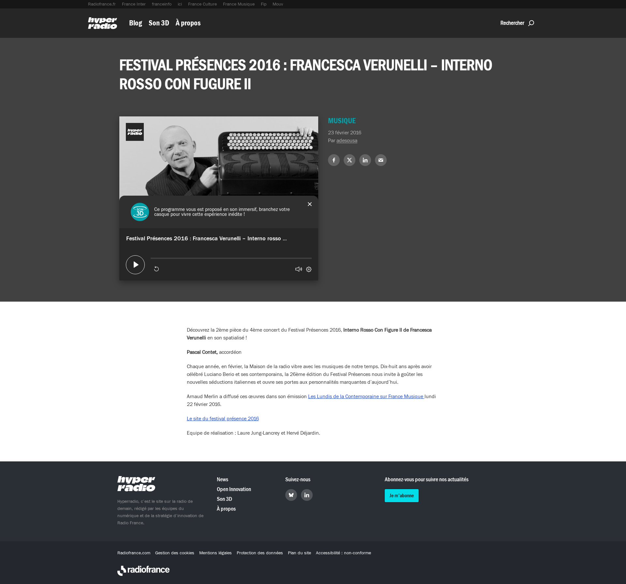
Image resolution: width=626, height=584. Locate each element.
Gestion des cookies (174, 553)
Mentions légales (215, 553)
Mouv (278, 4)
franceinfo (161, 4)
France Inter (134, 4)
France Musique (239, 4)
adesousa (346, 140)
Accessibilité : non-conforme (343, 553)
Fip (263, 4)
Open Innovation (234, 489)
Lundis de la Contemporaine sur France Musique (370, 396)
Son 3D (159, 23)
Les (312, 396)
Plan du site (299, 553)
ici (180, 4)
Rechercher (512, 23)
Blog (135, 23)
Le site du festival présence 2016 (223, 419)
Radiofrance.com (133, 553)
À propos (188, 23)
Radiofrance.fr (102, 4)
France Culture (202, 4)
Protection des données (260, 553)
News (222, 479)
